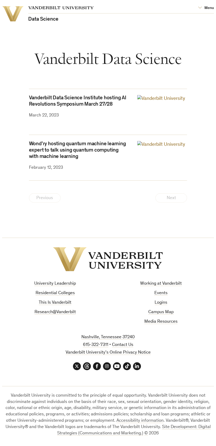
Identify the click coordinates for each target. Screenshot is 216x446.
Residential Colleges (55, 293)
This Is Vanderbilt (55, 303)
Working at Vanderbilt (161, 283)
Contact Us (122, 345)
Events (161, 293)
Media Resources (161, 322)
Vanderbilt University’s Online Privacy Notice (108, 352)
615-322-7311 (95, 345)
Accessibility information (140, 421)
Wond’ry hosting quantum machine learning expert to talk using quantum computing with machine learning (77, 150)
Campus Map (161, 312)
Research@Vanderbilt (55, 312)
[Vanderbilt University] (108, 259)
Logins (161, 303)
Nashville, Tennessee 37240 (108, 337)
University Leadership (55, 283)
